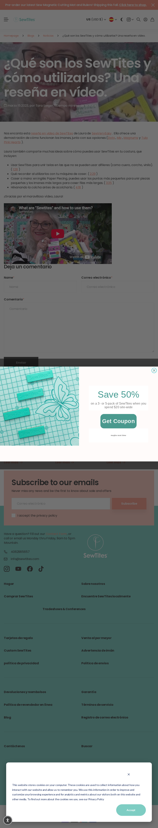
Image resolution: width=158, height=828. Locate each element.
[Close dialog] (154, 370)
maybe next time (118, 435)
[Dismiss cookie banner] (128, 774)
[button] (7, 820)
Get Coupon (118, 421)
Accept (131, 810)
